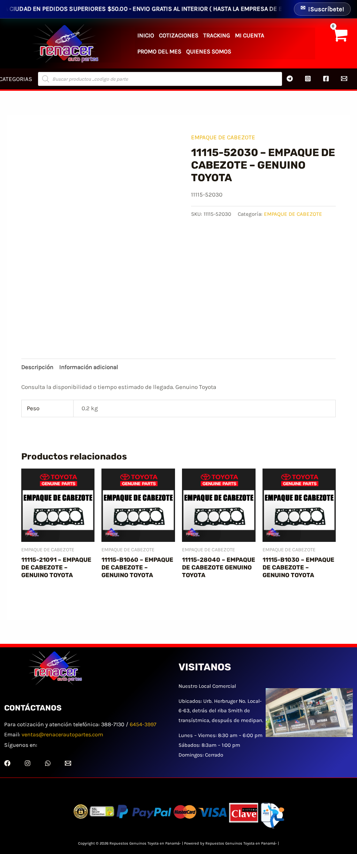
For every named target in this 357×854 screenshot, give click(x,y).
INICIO (145, 35)
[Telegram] (290, 78)
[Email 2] (344, 78)
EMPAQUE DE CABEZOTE (223, 137)
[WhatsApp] (48, 763)
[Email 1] (68, 763)
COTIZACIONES (178, 35)
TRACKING (216, 35)
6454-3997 (143, 724)
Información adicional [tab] (88, 366)
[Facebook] (326, 78)
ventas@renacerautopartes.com (62, 734)
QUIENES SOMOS (208, 51)
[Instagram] (308, 78)
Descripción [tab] (37, 366)
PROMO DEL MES (159, 51)
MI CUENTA (249, 35)
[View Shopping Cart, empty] (339, 43)
